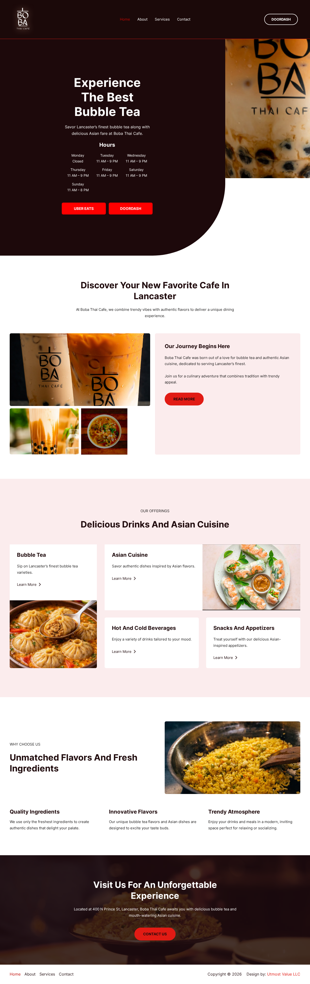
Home (125, 19)
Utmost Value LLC (283, 974)
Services (162, 19)
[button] (281, 19)
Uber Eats (84, 208)
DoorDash (130, 208)
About (142, 19)
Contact (183, 19)
